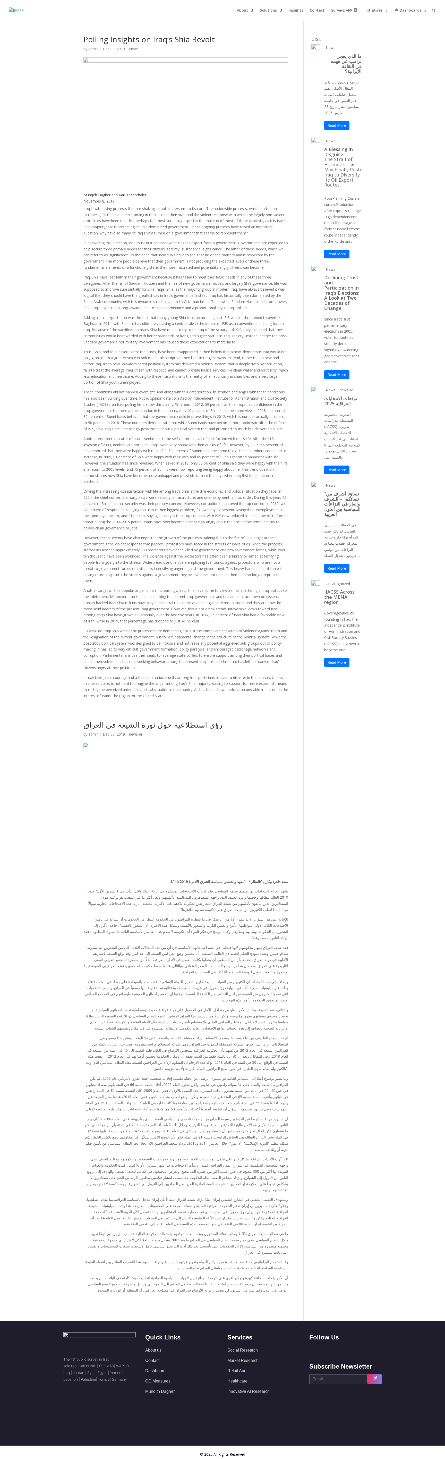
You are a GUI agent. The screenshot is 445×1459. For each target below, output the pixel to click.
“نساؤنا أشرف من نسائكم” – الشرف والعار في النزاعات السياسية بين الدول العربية (342, 504)
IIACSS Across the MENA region (339, 597)
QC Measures (157, 1381)
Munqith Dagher (160, 1391)
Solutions (268, 11)
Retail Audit (238, 1371)
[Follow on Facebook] (310, 1349)
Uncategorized (338, 583)
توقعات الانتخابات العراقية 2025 (340, 401)
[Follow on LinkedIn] (344, 1349)
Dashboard (155, 1371)
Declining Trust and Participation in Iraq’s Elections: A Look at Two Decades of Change (341, 292)
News (134, 48)
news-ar (135, 734)
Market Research (243, 1360)
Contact (317, 11)
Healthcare (237, 1381)
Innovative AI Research (248, 1391)
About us (153, 1350)
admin (93, 48)
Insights (296, 11)
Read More (337, 125)
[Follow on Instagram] (333, 1349)
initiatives (373, 11)
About (242, 11)
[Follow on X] (321, 1349)
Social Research (242, 1350)
